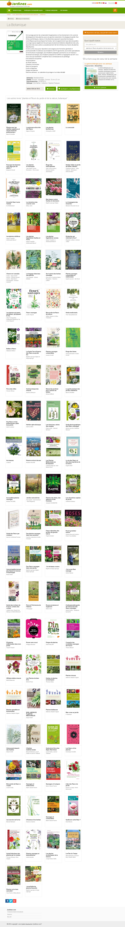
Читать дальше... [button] (101, 87)
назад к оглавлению (23, 18)
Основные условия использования (15, 911)
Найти (101, 52)
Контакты (9, 914)
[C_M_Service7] (115, 10)
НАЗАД (11, 18)
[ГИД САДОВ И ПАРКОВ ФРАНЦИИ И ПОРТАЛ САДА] (19, 2)
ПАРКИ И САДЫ (17, 10)
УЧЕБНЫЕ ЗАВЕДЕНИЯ (51, 10)
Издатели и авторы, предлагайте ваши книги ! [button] (101, 33)
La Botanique (42, 14)
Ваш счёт (9, 916)
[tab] (37, 98)
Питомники (63, 10)
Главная (9, 14)
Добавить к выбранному (70, 89)
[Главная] (9, 10)
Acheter (51, 89)
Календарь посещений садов (33, 10)
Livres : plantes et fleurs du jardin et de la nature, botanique (25, 14)
